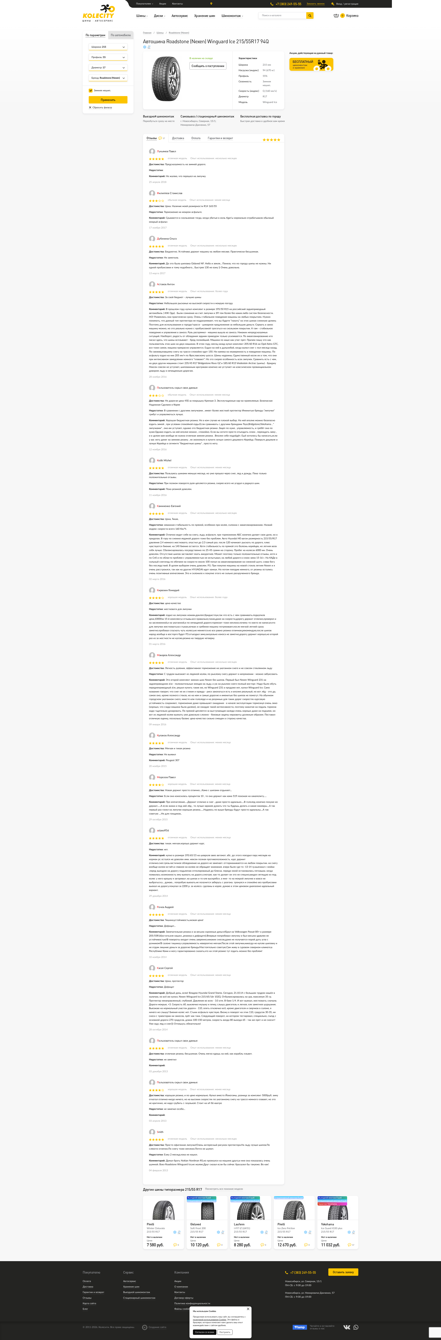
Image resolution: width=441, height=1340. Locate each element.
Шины (160, 33)
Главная (147, 33)
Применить (108, 100)
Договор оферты (183, 1298)
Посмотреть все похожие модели (224, 1189)
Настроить (224, 1332)
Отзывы (87, 1298)
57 (353, 1245)
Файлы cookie (181, 1309)
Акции (162, 4)
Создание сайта (157, 1327)
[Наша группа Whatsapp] (355, 1327)
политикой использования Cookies (209, 1320)
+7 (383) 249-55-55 (288, 4)
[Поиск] (310, 15)
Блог (85, 1309)
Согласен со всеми (204, 1332)
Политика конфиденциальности (192, 1303)
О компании (181, 1287)
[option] (166, 78)
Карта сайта (89, 1303)
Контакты (177, 4)
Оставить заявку (343, 1272)
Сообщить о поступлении (208, 66)
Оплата (87, 1281)
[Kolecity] (99, 11)
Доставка (88, 1287)
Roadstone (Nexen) (179, 33)
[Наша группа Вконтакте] (346, 1327)
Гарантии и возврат (93, 1292)
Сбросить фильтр (102, 107)
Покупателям (143, 4)
